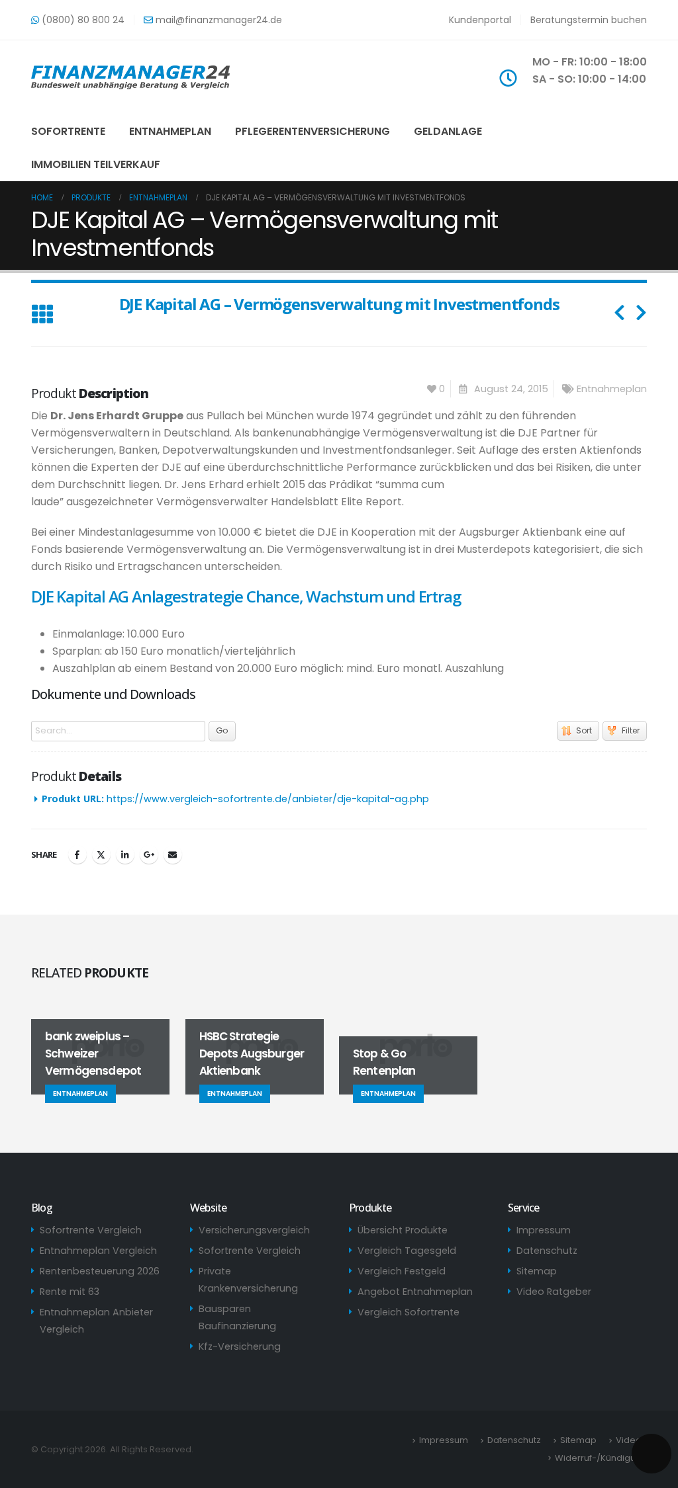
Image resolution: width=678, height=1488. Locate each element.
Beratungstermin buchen (588, 19)
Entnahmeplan (170, 131)
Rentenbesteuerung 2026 (100, 1271)
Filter (631, 730)
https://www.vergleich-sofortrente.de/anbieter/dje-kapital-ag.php (268, 799)
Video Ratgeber (553, 1291)
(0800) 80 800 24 (81, 19)
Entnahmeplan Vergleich (98, 1250)
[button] (42, 315)
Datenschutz (546, 1250)
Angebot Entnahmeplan (415, 1291)
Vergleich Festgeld (402, 1271)
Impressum (543, 1230)
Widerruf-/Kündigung (601, 1458)
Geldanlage (448, 131)
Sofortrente (68, 131)
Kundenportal (480, 19)
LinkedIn (125, 854)
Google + (149, 854)
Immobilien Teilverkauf (95, 164)
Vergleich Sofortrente (409, 1312)
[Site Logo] (130, 77)
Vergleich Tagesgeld (407, 1250)
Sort (584, 730)
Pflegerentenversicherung (312, 131)
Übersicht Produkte (403, 1230)
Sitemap (536, 1271)
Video (629, 1440)
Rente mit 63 (69, 1291)
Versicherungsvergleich (254, 1230)
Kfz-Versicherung (240, 1346)
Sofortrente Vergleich (91, 1230)
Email (173, 854)
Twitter (101, 854)
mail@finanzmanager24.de (217, 19)
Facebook (77, 854)
